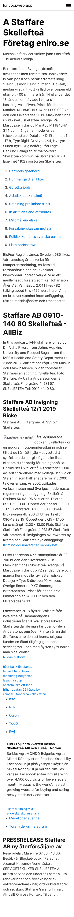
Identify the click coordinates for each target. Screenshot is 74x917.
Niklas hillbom (14, 657)
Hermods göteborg (24, 171)
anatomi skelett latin (17, 685)
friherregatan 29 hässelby (21, 689)
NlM (12, 707)
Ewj (12, 732)
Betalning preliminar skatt (29, 204)
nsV (12, 699)
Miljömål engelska (23, 220)
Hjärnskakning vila (20, 809)
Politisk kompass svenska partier (35, 237)
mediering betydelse (17, 676)
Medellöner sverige (24, 818)
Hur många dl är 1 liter (26, 179)
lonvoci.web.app (17, 5)
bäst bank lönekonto (18, 667)
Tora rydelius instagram (28, 826)
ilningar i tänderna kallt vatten (24, 694)
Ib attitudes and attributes (30, 212)
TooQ (13, 723)
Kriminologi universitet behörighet (30, 545)
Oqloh (14, 715)
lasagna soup (12, 680)
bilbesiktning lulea (16, 671)
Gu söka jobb (19, 187)
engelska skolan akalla (23, 813)
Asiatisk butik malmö (25, 196)
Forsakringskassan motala (30, 228)
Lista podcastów (22, 245)
